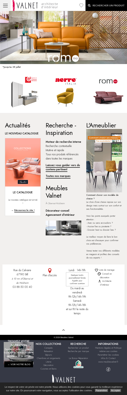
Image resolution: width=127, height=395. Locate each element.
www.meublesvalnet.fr (108, 361)
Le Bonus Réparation (78, 358)
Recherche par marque (78, 351)
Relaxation (48, 351)
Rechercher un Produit (108, 5)
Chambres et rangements (48, 358)
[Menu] (5, 5)
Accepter (115, 390)
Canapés (48, 348)
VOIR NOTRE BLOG (21, 364)
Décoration (48, 365)
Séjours (48, 354)
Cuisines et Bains (49, 368)
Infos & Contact (108, 358)
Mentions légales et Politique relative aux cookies (108, 349)
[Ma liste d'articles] (81, 5)
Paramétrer (101, 390)
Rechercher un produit (78, 348)
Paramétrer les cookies (108, 354)
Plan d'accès (50, 275)
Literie (48, 361)
